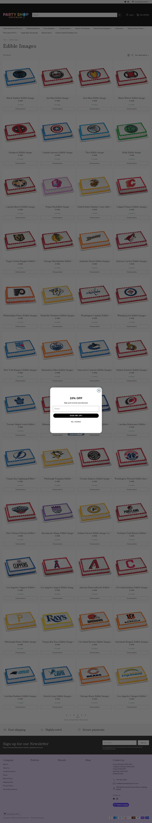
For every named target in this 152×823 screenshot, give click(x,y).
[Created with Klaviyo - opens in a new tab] (76, 434)
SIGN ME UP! (76, 415)
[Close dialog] (99, 390)
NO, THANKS (76, 422)
